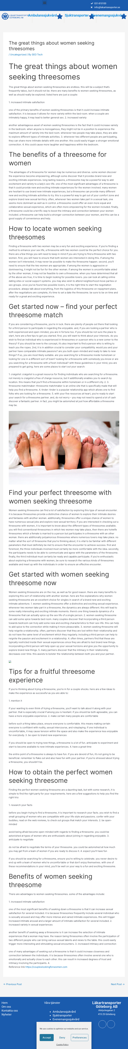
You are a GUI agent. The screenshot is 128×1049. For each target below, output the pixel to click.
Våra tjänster (52, 1002)
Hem (5, 1002)
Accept (47, 1037)
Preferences (80, 1037)
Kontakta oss (10, 1010)
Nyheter (7, 1014)
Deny (62, 1037)
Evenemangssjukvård (108, 15)
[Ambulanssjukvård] (59, 16)
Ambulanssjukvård (42, 15)
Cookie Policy (62, 1044)
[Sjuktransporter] (91, 16)
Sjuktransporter (77, 15)
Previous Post (12, 984)
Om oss (6, 1006)
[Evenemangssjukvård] (123, 16)
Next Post (118, 984)
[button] (44, 2)
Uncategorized (18, 54)
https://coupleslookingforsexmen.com (46, 966)
